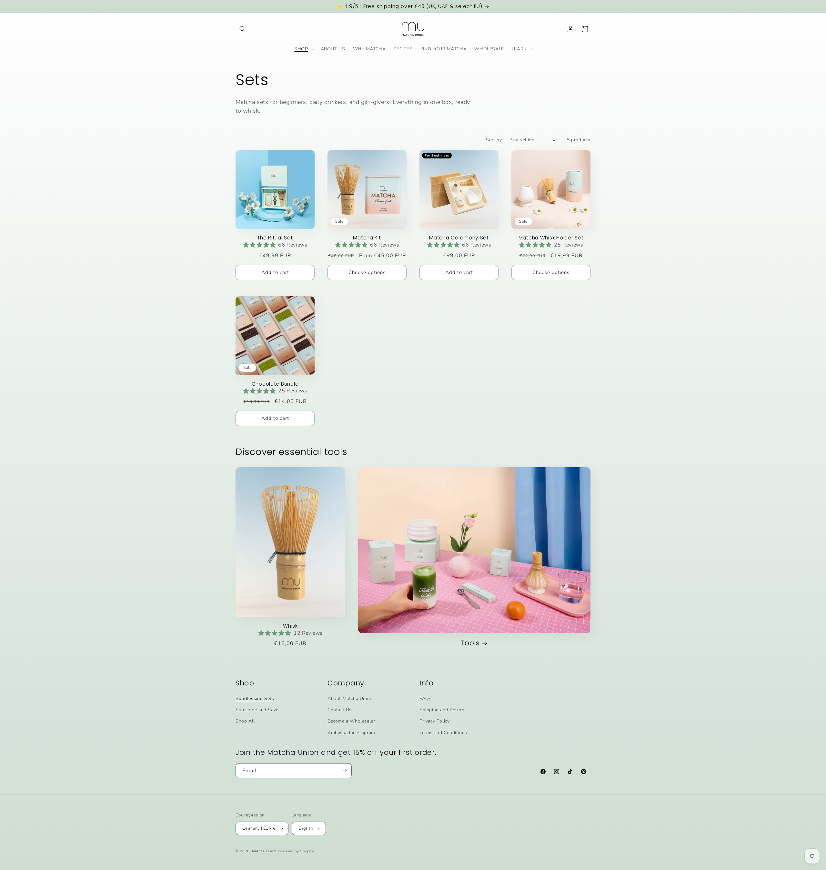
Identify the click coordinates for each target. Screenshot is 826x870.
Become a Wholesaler (351, 721)
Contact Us (339, 710)
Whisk (290, 626)
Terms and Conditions (443, 733)
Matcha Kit (367, 238)
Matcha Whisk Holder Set (551, 238)
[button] (243, 29)
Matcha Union (264, 851)
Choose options (367, 272)
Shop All (245, 721)
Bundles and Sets (255, 698)
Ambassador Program (351, 733)
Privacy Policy (434, 721)
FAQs (425, 698)
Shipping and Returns (443, 710)
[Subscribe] (344, 770)
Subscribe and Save (257, 710)
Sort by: (494, 140)
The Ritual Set (275, 238)
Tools (470, 643)
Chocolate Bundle (275, 384)
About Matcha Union (350, 698)
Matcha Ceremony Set (459, 238)
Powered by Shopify (296, 851)
